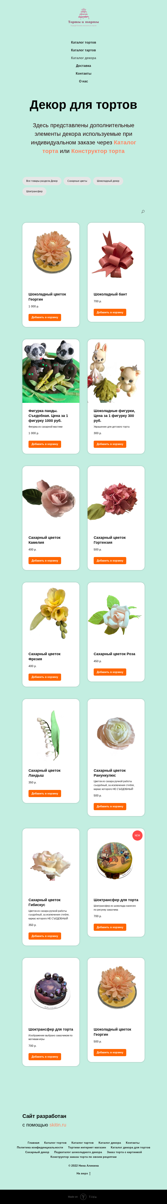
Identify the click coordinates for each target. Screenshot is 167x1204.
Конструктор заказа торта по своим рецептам (83, 1156)
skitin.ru (57, 1125)
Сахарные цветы (77, 181)
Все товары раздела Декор (42, 181)
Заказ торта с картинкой (124, 1152)
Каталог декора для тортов (130, 1147)
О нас (83, 81)
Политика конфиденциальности (40, 1147)
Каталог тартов (83, 50)
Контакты (83, 73)
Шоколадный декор (108, 181)
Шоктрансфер (34, 191)
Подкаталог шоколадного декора (78, 1152)
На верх (82, 1173)
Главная (33, 1142)
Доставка (83, 65)
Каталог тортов (83, 42)
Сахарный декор (37, 1152)
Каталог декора (83, 58)
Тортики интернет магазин (87, 1147)
